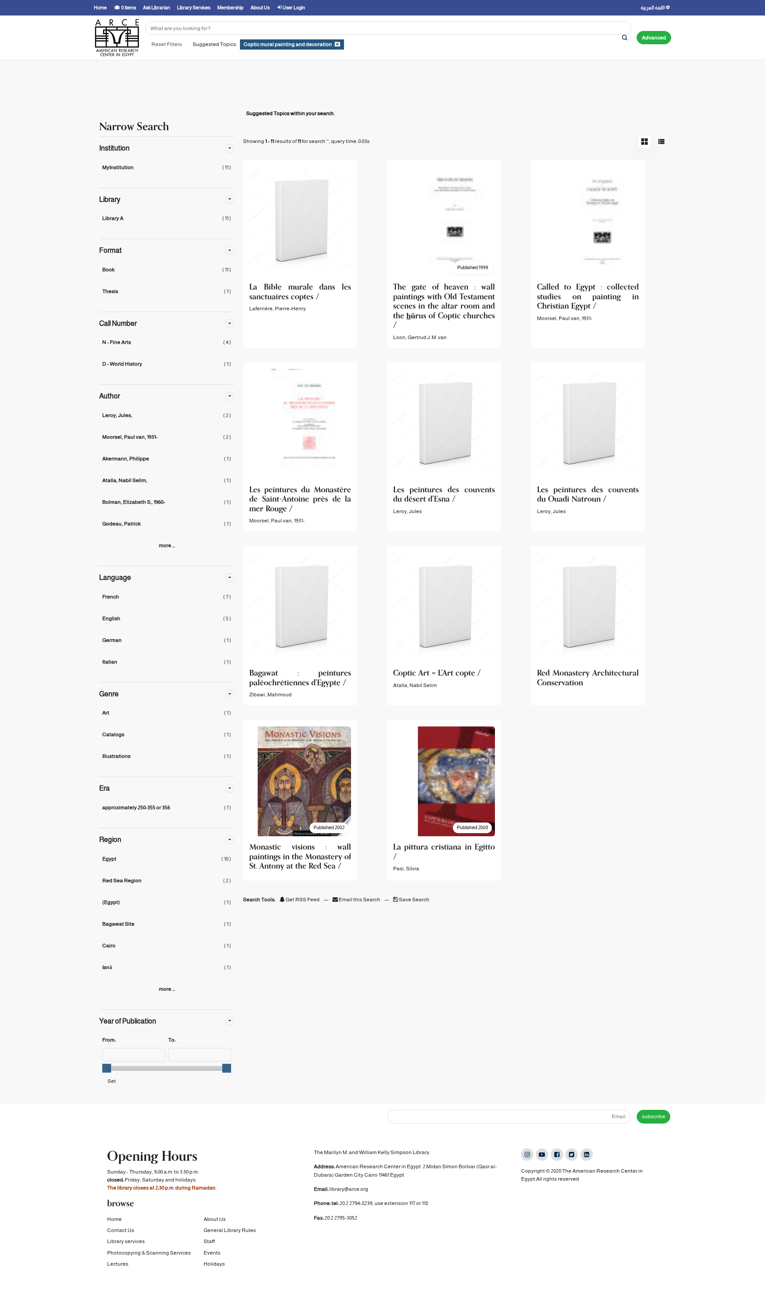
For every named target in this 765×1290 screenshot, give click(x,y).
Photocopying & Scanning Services (149, 1253)
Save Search (413, 899)
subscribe (653, 1116)
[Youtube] (542, 1154)
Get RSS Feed (302, 899)
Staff (209, 1241)
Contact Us (120, 1230)
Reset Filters (166, 44)
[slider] (106, 1068)
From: (109, 1040)
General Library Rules (230, 1230)
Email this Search (359, 899)
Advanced (654, 38)
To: (171, 1040)
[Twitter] (571, 1154)
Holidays (214, 1264)
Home (114, 1219)
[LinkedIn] (586, 1154)
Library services (126, 1241)
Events (212, 1253)
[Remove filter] (337, 44)
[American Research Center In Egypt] (117, 37)
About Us (215, 1219)
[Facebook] (557, 1154)
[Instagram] (527, 1154)
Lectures (117, 1264)
